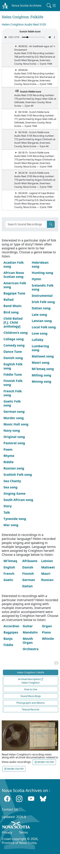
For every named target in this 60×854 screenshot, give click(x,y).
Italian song (41, 308)
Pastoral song (14, 443)
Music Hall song (15, 424)
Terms (23, 832)
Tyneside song (14, 519)
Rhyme (8, 456)
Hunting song (42, 273)
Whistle (48, 638)
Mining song (41, 381)
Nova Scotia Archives (26, 5)
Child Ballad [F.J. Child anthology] (13, 322)
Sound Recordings (31, 696)
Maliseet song (43, 356)
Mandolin (30, 632)
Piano (46, 632)
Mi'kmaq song (43, 369)
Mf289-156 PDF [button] (15, 768)
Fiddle (8, 645)
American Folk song (14, 285)
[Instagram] (19, 798)
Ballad (8, 299)
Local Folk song (44, 327)
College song (13, 339)
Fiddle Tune (12, 374)
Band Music (12, 306)
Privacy (7, 832)
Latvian (47, 561)
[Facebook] (7, 798)
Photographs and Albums (30, 702)
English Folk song (12, 366)
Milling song (41, 375)
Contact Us (10, 809)
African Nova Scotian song (13, 275)
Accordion (11, 626)
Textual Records (30, 709)
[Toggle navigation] (51, 5)
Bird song (11, 312)
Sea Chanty (12, 481)
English (9, 567)
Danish (27, 567)
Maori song (40, 362)
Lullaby (37, 339)
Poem (7, 449)
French (8, 573)
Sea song (10, 487)
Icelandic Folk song (42, 287)
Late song (39, 314)
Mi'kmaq (10, 561)
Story (7, 506)
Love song (39, 333)
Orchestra (30, 649)
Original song (14, 437)
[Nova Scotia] (16, 825)
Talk (6, 512)
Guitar (28, 626)
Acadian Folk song (13, 264)
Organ (47, 626)
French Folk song (12, 393)
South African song (18, 500)
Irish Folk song (43, 302)
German (28, 580)
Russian (47, 580)
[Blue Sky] (43, 798)
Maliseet (48, 567)
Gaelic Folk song (12, 403)
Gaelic (8, 580)
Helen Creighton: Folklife (30, 672)
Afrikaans (29, 561)
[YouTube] (31, 798)
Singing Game (14, 493)
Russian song (13, 468)
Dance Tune (12, 351)
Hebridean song (40, 264)
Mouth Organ (28, 640)
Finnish (28, 573)
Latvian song (42, 321)
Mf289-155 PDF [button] (45, 762)
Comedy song (14, 345)
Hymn (36, 279)
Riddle (8, 462)
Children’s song (15, 332)
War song (10, 525)
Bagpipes (10, 632)
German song (14, 411)
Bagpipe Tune (14, 293)
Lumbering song (40, 348)
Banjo (8, 638)
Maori (45, 573)
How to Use (30, 689)
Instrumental (42, 295)
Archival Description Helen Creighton (29, 681)
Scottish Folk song (17, 474)
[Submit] (51, 224)
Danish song (13, 358)
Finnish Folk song (12, 383)
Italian (27, 586)
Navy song (11, 430)
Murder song (13, 418)
